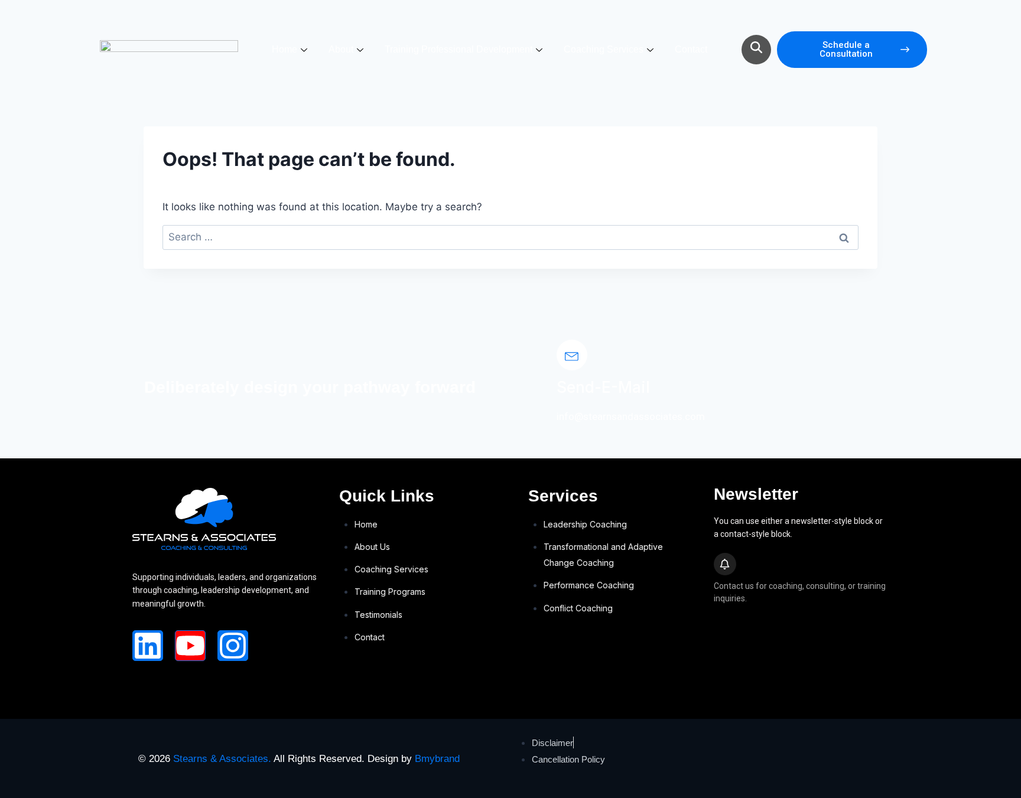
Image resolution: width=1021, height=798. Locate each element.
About (341, 49)
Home (284, 49)
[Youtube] (190, 645)
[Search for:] (510, 237)
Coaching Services (603, 49)
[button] (756, 49)
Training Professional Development (458, 49)
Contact (691, 49)
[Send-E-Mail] (572, 355)
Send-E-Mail (603, 387)
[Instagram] (232, 645)
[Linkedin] (147, 645)
